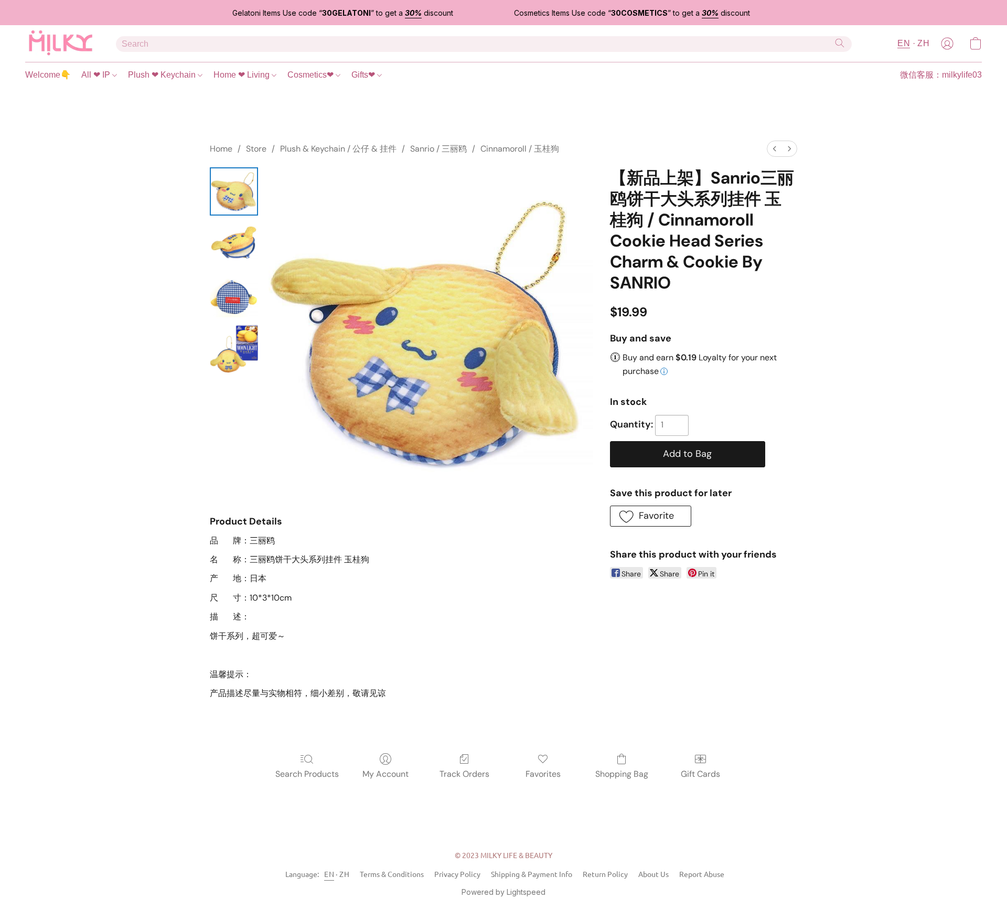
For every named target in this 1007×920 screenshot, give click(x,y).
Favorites (543, 773)
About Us (653, 874)
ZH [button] (923, 43)
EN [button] (903, 43)
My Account (385, 773)
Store (256, 148)
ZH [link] (344, 874)
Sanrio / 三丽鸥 (438, 148)
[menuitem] (774, 148)
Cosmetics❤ (311, 74)
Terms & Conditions (392, 874)
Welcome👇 (48, 74)
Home (221, 148)
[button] (60, 43)
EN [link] (329, 874)
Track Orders (464, 773)
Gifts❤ (364, 74)
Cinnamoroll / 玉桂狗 (519, 148)
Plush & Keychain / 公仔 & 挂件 (338, 148)
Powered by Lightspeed (503, 891)
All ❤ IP (96, 74)
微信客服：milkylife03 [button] (941, 74)
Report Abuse (701, 874)
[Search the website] (840, 43)
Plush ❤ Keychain (163, 74)
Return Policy (605, 874)
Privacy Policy (457, 874)
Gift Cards (700, 773)
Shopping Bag (621, 773)
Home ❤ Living (242, 74)
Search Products (307, 773)
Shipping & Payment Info (531, 874)
